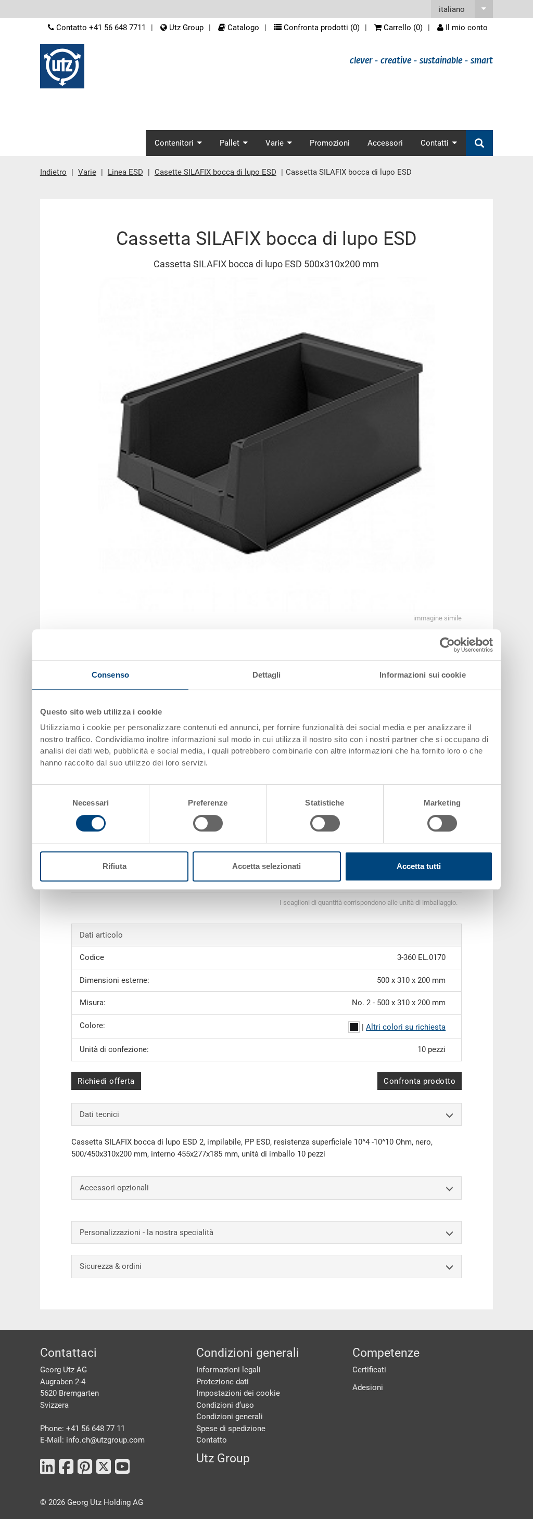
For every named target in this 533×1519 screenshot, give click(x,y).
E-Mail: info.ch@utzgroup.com (92, 1440)
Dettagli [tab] (266, 674)
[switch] (208, 823)
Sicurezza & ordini (111, 1266)
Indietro (53, 172)
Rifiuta (114, 866)
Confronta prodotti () (321, 27)
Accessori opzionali (114, 1187)
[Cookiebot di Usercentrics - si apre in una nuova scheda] (447, 645)
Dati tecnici (99, 1114)
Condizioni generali (229, 1416)
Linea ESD (125, 172)
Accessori (385, 143)
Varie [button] (274, 143)
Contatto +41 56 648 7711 (100, 27)
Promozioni (330, 143)
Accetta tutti (419, 866)
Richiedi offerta (106, 1081)
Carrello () (402, 27)
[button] (462, 9)
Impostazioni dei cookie (238, 1393)
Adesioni (367, 1387)
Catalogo (242, 27)
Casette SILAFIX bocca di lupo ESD (215, 172)
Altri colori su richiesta (406, 1027)
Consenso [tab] (110, 674)
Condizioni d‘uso (225, 1405)
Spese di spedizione (230, 1428)
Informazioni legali (228, 1369)
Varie (87, 172)
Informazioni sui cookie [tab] (422, 674)
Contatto (211, 1440)
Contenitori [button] (174, 143)
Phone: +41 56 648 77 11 (82, 1428)
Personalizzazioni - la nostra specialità (146, 1232)
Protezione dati (222, 1381)
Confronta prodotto (419, 1081)
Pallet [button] (229, 143)
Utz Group (185, 27)
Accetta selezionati (266, 866)
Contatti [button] (435, 143)
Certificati (369, 1369)
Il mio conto (465, 27)
